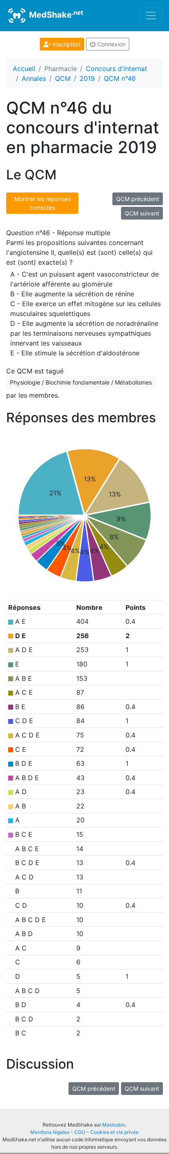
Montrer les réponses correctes (42, 203)
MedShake (55, 14)
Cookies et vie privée (114, 1132)
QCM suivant (142, 213)
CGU (79, 1132)
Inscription (65, 44)
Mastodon (113, 1125)
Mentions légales (49, 1132)
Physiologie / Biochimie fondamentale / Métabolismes (81, 382)
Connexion (111, 44)
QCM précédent (137, 198)
